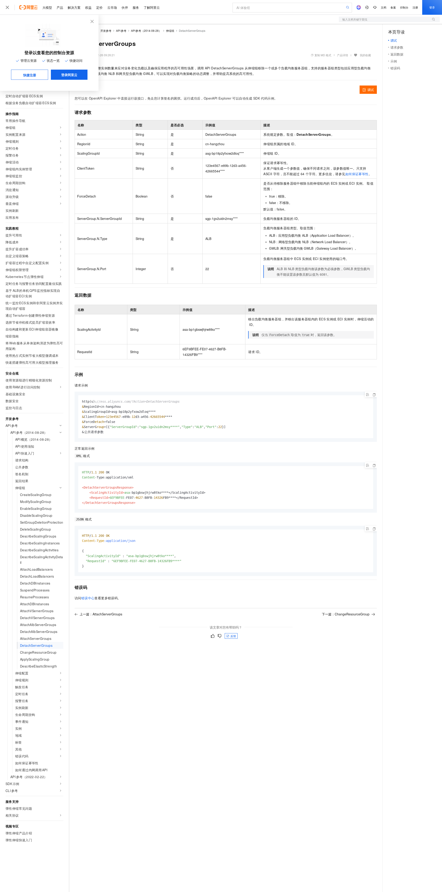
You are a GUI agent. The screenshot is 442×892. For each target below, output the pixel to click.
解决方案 (74, 7)
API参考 (121, 30)
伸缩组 (170, 30)
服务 (136, 7)
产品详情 (342, 55)
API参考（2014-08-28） (146, 30)
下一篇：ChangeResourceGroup (345, 614)
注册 (415, 7)
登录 (432, 7)
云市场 (112, 7)
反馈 (233, 636)
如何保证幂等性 (357, 173)
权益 (88, 7)
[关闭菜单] (7, 7)
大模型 (47, 7)
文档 (383, 7)
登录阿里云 (69, 74)
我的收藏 (365, 55)
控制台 (404, 7)
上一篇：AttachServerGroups (101, 614)
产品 (60, 7)
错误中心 (88, 598)
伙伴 (125, 7)
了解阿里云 (152, 7)
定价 (99, 7)
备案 (393, 7)
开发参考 (105, 30)
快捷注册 (29, 75)
